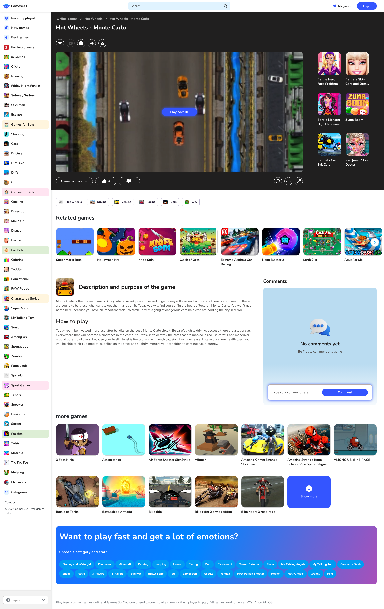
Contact (10, 502)
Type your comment (291, 392)
